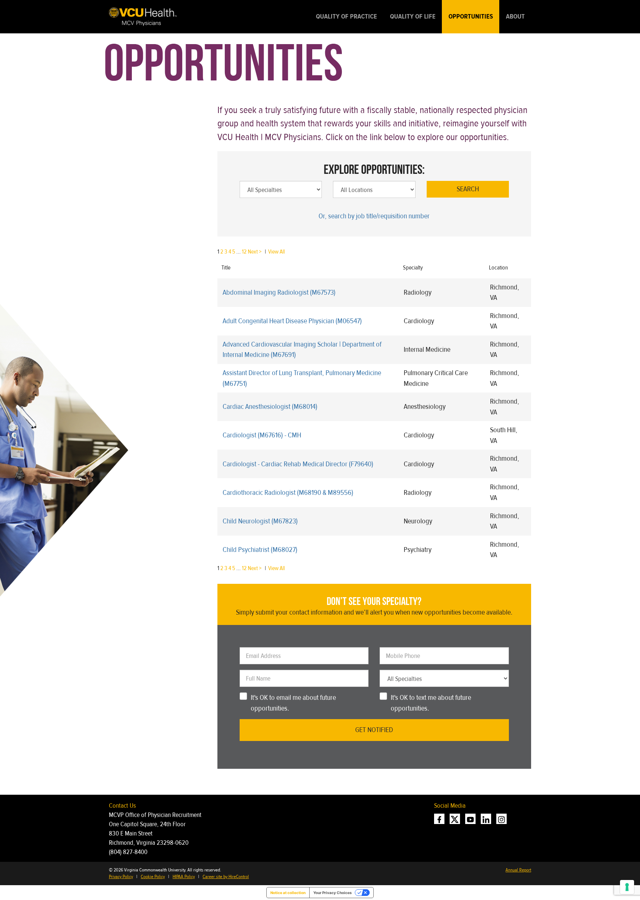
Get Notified (374, 729)
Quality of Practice (346, 16)
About (515, 16)
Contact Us (122, 805)
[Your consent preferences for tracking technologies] (627, 887)
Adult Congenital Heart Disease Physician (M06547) (292, 320)
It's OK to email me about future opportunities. (293, 703)
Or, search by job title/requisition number (374, 216)
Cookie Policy (153, 877)
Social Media (450, 805)
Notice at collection (288, 892)
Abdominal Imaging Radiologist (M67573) (279, 292)
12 (244, 251)
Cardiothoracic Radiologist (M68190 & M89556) (288, 492)
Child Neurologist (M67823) (260, 521)
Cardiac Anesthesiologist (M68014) (270, 406)
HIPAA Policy (184, 877)
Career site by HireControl (226, 877)
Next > (254, 251)
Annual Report (518, 870)
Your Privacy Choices (332, 892)
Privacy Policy (121, 877)
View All (276, 251)
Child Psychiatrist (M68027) (260, 549)
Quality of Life (413, 16)
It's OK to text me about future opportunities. (431, 703)
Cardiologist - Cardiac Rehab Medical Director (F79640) (298, 464)
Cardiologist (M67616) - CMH (262, 435)
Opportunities (471, 16)
